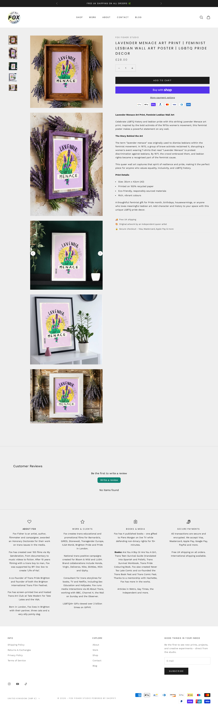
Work (92, 17)
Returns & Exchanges (19, 650)
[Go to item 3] (12, 66)
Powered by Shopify (104, 698)
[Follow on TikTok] (25, 684)
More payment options (162, 97)
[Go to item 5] (12, 87)
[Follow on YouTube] (17, 684)
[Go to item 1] (12, 40)
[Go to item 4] (12, 77)
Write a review (109, 480)
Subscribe (176, 671)
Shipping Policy (16, 644)
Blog (138, 17)
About (106, 17)
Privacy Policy (15, 655)
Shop (79, 17)
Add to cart (162, 80)
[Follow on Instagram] (9, 684)
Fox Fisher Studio (127, 37)
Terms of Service (17, 660)
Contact (123, 17)
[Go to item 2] (12, 53)
